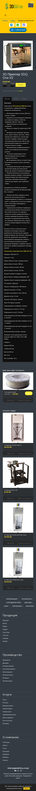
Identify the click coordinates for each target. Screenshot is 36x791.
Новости (5, 745)
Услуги (4, 699)
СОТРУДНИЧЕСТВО (13, 602)
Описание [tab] (7, 98)
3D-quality (20, 90)
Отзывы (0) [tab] (24, 98)
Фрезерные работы (8, 705)
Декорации (6, 663)
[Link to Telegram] (20, 770)
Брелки (5, 623)
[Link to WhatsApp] (18, 770)
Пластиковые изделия (9, 669)
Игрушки (5, 641)
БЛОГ (6, 606)
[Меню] (31, 1)
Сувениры (5, 638)
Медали (5, 626)
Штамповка (6, 723)
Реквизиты (5, 757)
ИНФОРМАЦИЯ (11, 599)
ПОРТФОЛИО (17, 606)
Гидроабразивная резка (9, 714)
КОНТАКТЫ (30, 606)
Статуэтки (5, 635)
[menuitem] (31, 1)
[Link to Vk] (15, 770)
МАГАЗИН (28, 602)
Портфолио (6, 754)
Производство (7, 660)
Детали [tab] (16, 98)
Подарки (5, 629)
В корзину (20, 85)
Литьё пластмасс (7, 720)
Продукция (6, 620)
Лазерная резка (7, 711)
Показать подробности (25, 400)
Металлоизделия (7, 672)
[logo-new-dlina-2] (15, 6)
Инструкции (6, 751)
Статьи (5, 748)
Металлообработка (8, 717)
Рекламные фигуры (8, 666)
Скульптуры (6, 632)
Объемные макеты (8, 675)
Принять (26, 788)
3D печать (5, 702)
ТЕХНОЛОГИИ (26, 599)
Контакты (5, 760)
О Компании (6, 742)
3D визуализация (7, 681)
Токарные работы (7, 708)
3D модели (6, 678)
